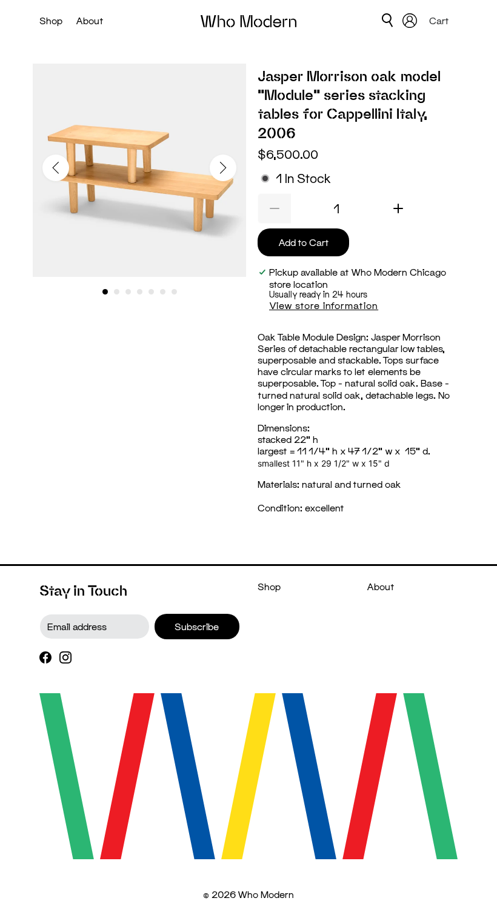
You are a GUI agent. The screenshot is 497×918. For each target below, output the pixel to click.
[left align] (55, 168)
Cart (440, 20)
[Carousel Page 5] (151, 291)
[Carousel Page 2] (116, 291)
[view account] (409, 20)
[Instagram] (65, 656)
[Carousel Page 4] (139, 291)
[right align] (223, 168)
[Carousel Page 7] (174, 291)
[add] (398, 208)
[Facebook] (45, 656)
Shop (50, 20)
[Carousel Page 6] (162, 291)
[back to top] (470, 885)
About (90, 20)
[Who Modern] (248, 20)
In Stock (303, 178)
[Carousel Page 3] (128, 291)
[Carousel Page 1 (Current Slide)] (105, 291)
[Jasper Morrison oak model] (139, 170)
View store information (323, 305)
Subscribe (197, 626)
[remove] (274, 208)
